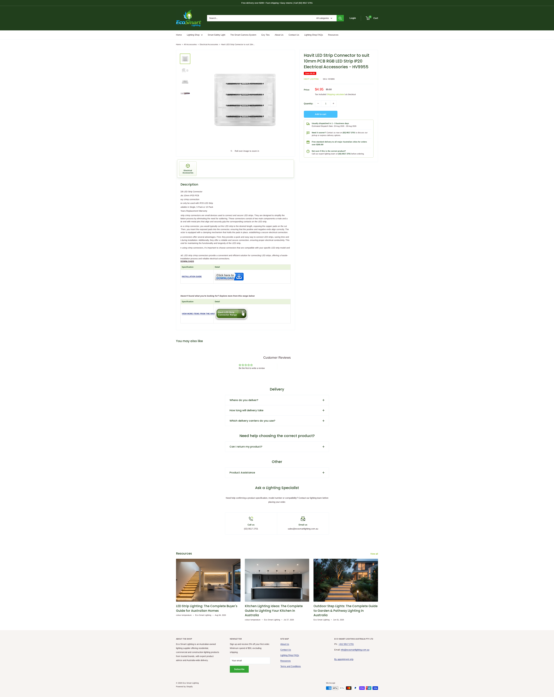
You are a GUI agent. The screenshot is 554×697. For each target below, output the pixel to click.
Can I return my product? (246, 446)
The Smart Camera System (243, 35)
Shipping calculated (336, 94)
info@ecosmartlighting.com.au (355, 649)
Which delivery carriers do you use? (252, 420)
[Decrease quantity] (318, 103)
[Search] (340, 18)
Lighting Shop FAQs (313, 35)
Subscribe (239, 669)
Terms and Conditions (290, 666)
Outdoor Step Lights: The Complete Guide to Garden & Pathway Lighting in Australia (346, 610)
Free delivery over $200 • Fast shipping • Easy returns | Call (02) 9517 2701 (277, 3)
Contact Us (294, 35)
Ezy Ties (265, 35)
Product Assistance (242, 472)
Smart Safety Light (216, 35)
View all (374, 554)
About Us (279, 35)
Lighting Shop (193, 35)
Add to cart (320, 114)
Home (179, 35)
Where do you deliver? (244, 400)
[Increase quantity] (333, 103)
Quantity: (308, 103)
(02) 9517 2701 (349, 132)
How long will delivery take (246, 410)
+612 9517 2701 (346, 644)
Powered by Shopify (184, 686)
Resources (333, 35)
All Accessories (190, 44)
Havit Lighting (311, 79)
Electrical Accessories (209, 44)
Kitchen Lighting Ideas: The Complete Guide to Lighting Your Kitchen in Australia (274, 610)
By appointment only (343, 659)
